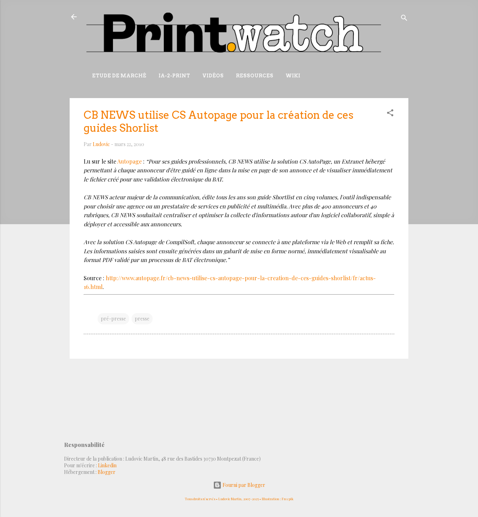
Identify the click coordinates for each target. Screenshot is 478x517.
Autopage (129, 161)
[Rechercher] (404, 19)
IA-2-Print (174, 75)
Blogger (106, 472)
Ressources (254, 75)
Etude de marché (119, 75)
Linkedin (107, 465)
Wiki (293, 75)
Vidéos (213, 75)
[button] (390, 114)
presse (142, 318)
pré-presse (113, 318)
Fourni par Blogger (243, 485)
